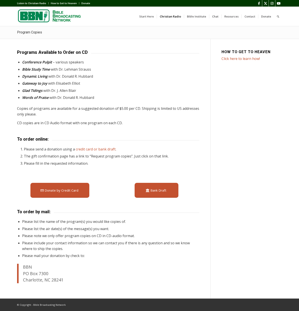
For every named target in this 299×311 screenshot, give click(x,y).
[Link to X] (265, 3)
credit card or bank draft (96, 149)
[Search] (278, 16)
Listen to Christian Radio (31, 3)
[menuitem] (33, 3)
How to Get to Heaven (64, 3)
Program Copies (29, 32)
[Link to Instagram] (272, 3)
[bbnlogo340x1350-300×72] (50, 16)
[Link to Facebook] (259, 3)
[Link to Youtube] (278, 3)
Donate (85, 3)
